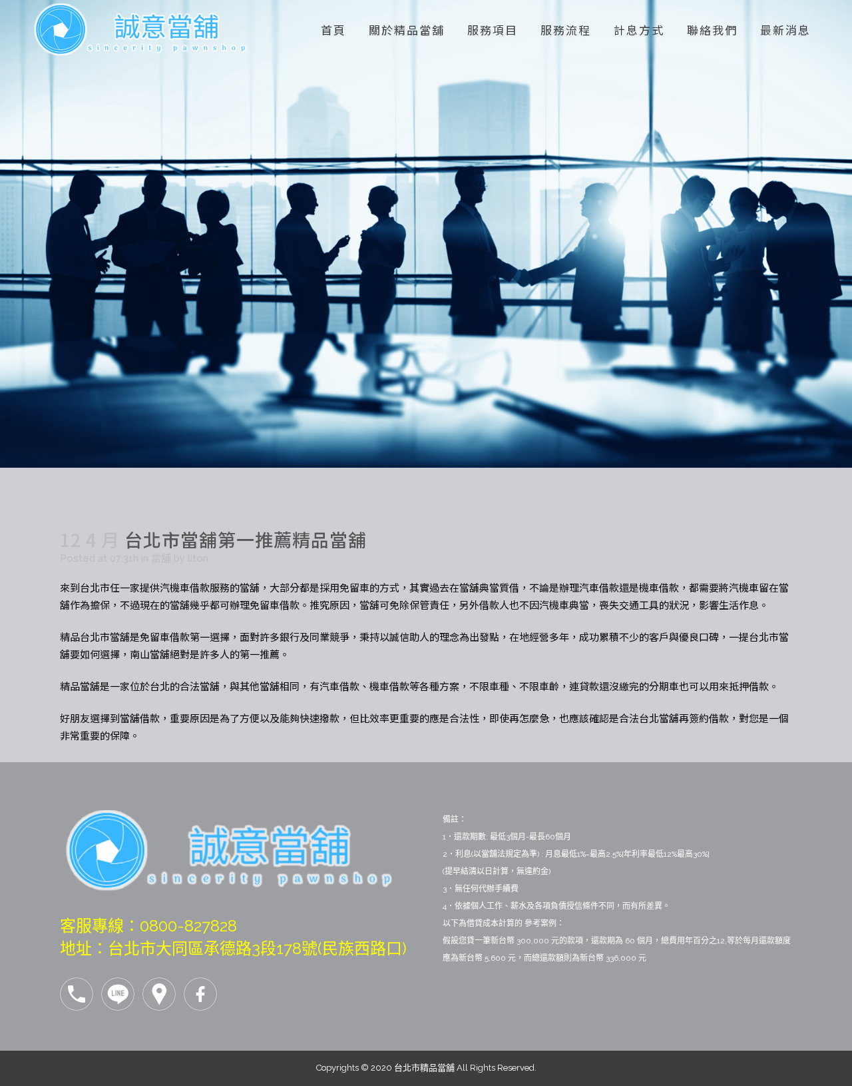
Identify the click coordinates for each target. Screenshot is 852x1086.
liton (198, 558)
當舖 (161, 558)
